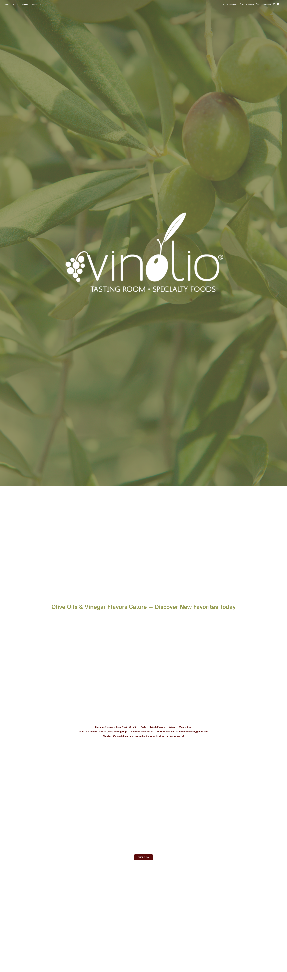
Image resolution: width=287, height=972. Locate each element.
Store (6, 4)
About (15, 4)
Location (25, 4)
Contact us (36, 4)
